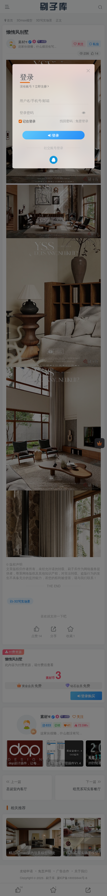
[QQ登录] (53, 160)
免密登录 (81, 121)
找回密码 (66, 121)
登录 (55, 135)
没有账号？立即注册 (33, 86)
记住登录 (29, 121)
